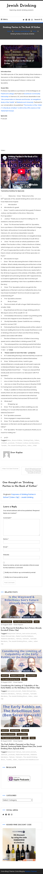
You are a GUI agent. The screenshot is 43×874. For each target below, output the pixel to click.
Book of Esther (17, 440)
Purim (34, 52)
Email (5, 547)
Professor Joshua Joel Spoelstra (27, 443)
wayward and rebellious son (28, 760)
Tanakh (4, 445)
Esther (7, 52)
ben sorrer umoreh (29, 633)
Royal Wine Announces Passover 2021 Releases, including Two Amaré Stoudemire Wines (33, 471)
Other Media (16, 52)
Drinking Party (28, 440)
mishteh (4, 443)
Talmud (18, 639)
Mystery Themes (31, 871)
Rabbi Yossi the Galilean (24, 636)
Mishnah (5, 675)
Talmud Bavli (6, 622)
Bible (9, 440)
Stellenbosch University (25, 102)
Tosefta (24, 738)
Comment (7, 518)
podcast (11, 443)
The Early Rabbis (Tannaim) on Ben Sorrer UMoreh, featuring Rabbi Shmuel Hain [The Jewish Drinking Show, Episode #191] (21, 747)
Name (6, 539)
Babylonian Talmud (14, 633)
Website (6, 555)
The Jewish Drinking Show (13, 55)
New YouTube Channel (10, 469)
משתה (35, 445)
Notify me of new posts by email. (16, 577)
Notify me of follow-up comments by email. (20, 572)
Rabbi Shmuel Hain (8, 636)
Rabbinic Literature (8, 639)
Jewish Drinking (21, 6)
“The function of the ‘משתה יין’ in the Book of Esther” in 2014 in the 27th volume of (21, 108)
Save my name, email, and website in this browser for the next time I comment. (21, 566)
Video (28, 55)
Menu (5, 19)
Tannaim (26, 639)
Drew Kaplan (21, 57)
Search (37, 19)
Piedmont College (7, 94)
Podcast (26, 52)
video (29, 445)
